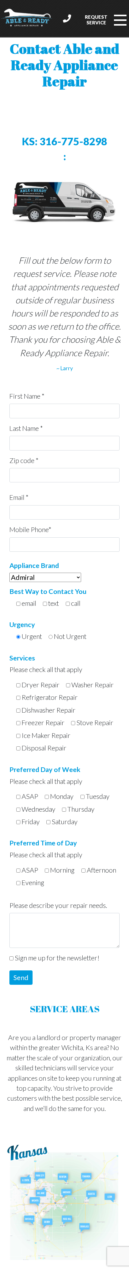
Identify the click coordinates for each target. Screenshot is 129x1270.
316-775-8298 (64, 141)
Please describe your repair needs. (58, 905)
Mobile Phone (30, 529)
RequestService (96, 19)
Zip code (24, 460)
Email (18, 497)
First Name (26, 396)
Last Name (26, 428)
